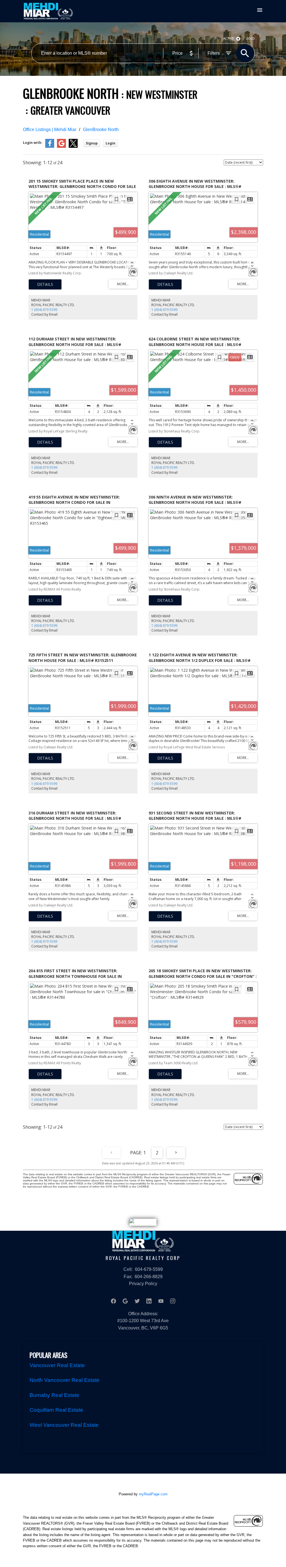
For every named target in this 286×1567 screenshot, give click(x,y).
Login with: (32, 142)
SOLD (250, 38)
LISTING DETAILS (45, 284)
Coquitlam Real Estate (56, 1410)
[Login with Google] (61, 146)
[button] (113, 1301)
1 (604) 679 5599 (44, 309)
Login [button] (110, 143)
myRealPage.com (153, 1494)
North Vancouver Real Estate (64, 1380)
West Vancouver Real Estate (64, 1425)
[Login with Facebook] (49, 146)
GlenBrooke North (101, 129)
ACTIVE (228, 38)
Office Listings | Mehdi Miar (49, 129)
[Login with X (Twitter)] (73, 146)
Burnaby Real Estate (54, 1395)
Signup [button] (92, 143)
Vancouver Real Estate (57, 1365)
